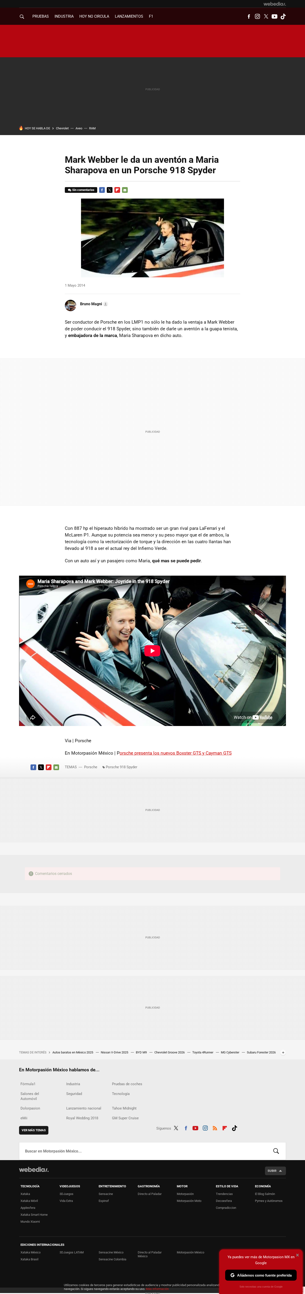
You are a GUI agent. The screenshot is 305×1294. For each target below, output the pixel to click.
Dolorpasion (30, 1108)
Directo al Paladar (150, 1194)
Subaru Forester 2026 (261, 1052)
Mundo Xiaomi (30, 1221)
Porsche (90, 767)
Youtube (274, 16)
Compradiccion (226, 1208)
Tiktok (283, 16)
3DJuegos (66, 1194)
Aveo (79, 128)
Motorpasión (185, 1194)
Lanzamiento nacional (83, 1108)
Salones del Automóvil (29, 1096)
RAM (92, 128)
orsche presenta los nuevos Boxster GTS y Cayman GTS (176, 753)
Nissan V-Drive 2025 (115, 1052)
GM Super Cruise (125, 1118)
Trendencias (224, 1194)
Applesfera (27, 1208)
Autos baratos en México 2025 (73, 1052)
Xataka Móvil (29, 1201)
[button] (93, 304)
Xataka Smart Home (34, 1214)
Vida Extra (66, 1201)
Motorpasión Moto (189, 1201)
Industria (64, 16)
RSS (215, 1127)
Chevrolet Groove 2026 (169, 1052)
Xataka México (30, 1252)
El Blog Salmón (265, 1194)
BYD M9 (141, 1052)
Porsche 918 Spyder (121, 767)
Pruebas (40, 16)
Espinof (104, 1201)
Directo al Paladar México (150, 1254)
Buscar (276, 1151)
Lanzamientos (129, 16)
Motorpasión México (190, 1252)
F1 (151, 16)
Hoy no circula (94, 16)
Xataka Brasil (29, 1259)
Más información (157, 1289)
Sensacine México (111, 1252)
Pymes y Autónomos (269, 1201)
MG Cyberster (230, 1052)
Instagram (257, 16)
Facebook (249, 16)
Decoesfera (224, 1201)
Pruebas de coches (127, 1084)
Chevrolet (62, 128)
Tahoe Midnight (124, 1108)
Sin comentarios (83, 190)
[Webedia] (275, 4)
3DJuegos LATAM (72, 1252)
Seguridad (74, 1094)
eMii (23, 1118)
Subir (272, 1171)
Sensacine (106, 1194)
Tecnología (121, 1094)
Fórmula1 (28, 1084)
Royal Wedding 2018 (82, 1118)
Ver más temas (34, 1130)
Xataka (25, 1194)
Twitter (266, 16)
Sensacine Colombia (112, 1259)
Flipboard (117, 190)
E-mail (125, 190)
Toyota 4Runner (203, 1052)
